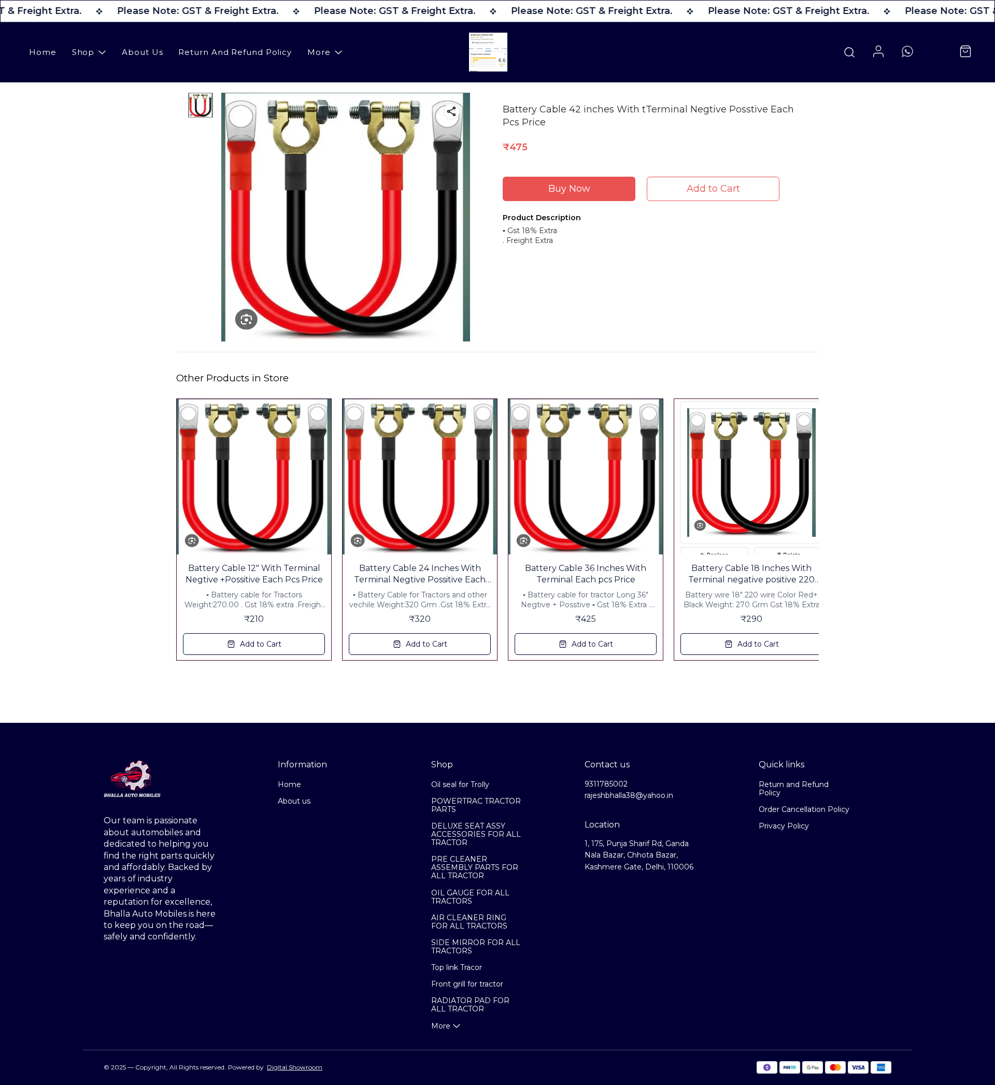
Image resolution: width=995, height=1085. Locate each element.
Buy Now (569, 188)
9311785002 (606, 784)
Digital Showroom (294, 1067)
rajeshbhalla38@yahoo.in (629, 795)
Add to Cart (713, 188)
